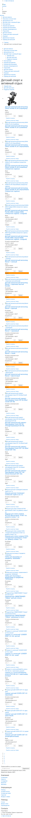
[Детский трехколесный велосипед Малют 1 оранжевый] (17, 326)
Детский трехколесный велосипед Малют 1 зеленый (16, 261)
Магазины (3, 784)
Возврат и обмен (5, 796)
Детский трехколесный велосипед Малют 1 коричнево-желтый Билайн (16, 284)
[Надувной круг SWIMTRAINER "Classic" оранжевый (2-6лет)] (17, 613)
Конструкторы (6, 24)
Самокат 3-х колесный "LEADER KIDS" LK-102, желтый (16, 635)
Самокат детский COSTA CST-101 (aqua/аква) (16, 694)
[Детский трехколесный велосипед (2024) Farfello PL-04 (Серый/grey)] (12, 98)
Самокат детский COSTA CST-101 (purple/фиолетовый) (16, 735)
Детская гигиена (7, 32)
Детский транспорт (9, 88)
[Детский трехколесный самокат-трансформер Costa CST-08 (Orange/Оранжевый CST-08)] (17, 419)
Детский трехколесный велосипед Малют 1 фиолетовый (16, 375)
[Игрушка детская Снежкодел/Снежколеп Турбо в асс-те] (17, 490)
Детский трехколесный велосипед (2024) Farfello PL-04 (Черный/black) (17, 145)
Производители (5, 805)
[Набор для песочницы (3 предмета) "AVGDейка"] (17, 554)
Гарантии (3, 795)
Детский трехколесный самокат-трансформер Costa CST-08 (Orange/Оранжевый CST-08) (16, 424)
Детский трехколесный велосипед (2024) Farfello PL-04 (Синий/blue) (16, 126)
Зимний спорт (7, 86)
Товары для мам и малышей (10, 34)
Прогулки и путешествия (9, 19)
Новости (3, 779)
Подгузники (6, 31)
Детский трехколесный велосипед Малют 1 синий (16, 352)
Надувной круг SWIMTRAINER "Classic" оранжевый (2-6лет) (15, 616)
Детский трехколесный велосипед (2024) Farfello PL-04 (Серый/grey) (16, 107)
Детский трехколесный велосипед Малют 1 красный (16, 307)
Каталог (4, 6)
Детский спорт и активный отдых (11, 22)
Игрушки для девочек (8, 26)
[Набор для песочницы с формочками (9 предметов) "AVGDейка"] (17, 573)
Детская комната (7, 17)
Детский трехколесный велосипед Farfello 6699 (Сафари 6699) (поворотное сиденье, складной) (16, 211)
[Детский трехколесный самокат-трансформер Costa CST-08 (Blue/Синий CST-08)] (17, 395)
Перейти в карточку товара (12, 120)
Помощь (3, 790)
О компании (4, 777)
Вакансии (3, 782)
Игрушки (5, 36)
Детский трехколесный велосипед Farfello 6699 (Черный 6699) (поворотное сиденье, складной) (16, 237)
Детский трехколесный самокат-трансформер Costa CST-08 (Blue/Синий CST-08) (16, 400)
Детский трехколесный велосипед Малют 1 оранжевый (16, 330)
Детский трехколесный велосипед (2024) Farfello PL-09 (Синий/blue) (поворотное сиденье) (16, 167)
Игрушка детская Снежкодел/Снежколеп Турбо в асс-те (15, 494)
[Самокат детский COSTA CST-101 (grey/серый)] (17, 711)
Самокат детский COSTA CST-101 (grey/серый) (16, 715)
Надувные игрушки (9, 89)
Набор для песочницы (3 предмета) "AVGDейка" (13, 557)
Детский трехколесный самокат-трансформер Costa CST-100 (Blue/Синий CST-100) (16, 448)
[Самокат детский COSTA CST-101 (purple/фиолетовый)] (17, 732)
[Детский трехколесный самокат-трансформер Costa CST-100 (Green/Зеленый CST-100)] (17, 467)
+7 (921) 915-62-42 (9, 1)
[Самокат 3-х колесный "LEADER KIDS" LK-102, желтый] (17, 632)
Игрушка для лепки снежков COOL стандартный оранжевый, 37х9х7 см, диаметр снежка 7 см (16, 537)
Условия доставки (6, 793)
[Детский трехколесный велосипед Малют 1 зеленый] (17, 257)
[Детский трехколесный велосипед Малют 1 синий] (17, 349)
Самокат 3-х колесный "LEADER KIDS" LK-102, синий (16, 654)
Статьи (3, 802)
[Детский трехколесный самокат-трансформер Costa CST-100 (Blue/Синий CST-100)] (17, 443)
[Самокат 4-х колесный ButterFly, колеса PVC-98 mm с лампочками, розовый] (17, 670)
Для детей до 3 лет (8, 20)
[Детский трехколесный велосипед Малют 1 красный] (17, 304)
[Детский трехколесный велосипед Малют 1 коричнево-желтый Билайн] (17, 280)
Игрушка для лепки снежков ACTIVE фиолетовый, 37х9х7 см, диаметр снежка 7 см (16, 515)
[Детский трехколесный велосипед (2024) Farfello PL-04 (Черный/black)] (17, 142)
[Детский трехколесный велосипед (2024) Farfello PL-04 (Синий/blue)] (17, 123)
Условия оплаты (5, 791)
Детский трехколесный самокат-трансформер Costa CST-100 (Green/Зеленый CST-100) (16, 472)
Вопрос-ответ (4, 803)
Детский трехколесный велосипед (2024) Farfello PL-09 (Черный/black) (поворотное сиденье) (17, 189)
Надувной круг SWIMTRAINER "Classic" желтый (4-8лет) (15, 597)
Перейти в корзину (10, 118)
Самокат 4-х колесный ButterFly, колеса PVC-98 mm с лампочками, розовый (16, 674)
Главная (6, 42)
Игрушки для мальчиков (9, 27)
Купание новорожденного (10, 29)
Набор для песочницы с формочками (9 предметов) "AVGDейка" (14, 577)
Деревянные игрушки (8, 38)
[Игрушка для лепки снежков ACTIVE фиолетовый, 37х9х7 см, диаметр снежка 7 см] (17, 510)
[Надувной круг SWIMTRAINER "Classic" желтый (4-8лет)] (17, 594)
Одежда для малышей (9, 39)
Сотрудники (4, 781)
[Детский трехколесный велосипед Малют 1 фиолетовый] (17, 371)
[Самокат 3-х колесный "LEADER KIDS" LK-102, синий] (17, 651)
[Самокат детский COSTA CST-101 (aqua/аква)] (17, 690)
